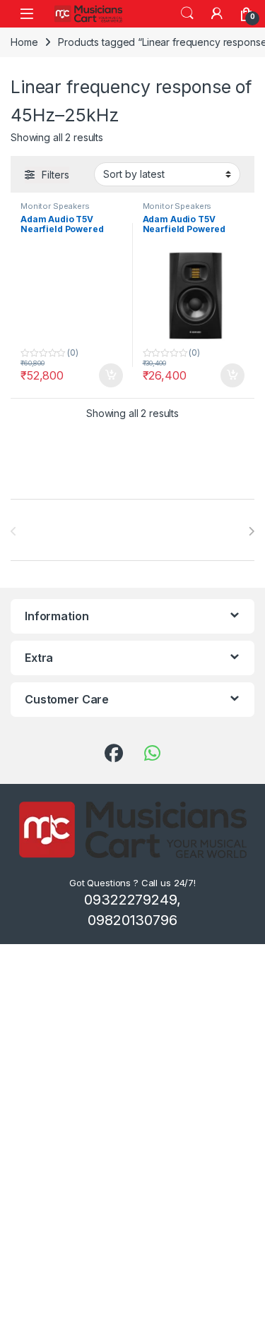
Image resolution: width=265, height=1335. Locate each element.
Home (24, 42)
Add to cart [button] (111, 375)
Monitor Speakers (55, 206)
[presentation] (251, 531)
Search (187, 13)
